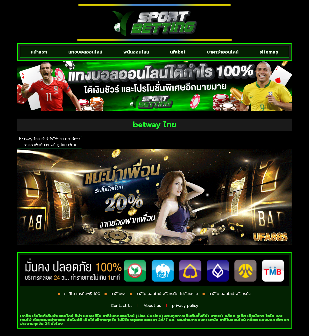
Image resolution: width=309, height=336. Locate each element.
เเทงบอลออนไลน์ (85, 51)
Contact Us (121, 306)
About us (152, 306)
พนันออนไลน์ (136, 51)
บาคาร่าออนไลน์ (223, 51)
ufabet (178, 51)
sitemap (269, 51)
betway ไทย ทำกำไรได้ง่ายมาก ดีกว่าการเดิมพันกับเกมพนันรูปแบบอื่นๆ (49, 142)
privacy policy (185, 306)
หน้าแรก (39, 51)
